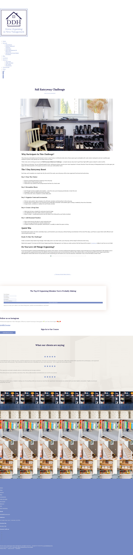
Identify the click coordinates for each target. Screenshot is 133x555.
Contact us (94, 243)
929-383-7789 (3, 526)
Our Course (8, 64)
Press (1, 490)
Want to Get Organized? (49, 93)
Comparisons (3, 497)
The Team (8, 61)
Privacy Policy (3, 548)
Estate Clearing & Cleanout (10, 46)
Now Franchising (3, 508)
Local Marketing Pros (48, 545)
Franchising (8, 65)
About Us (5, 60)
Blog (1, 494)
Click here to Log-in (8, 332)
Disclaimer (18, 548)
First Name (6, 294)
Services (5, 43)
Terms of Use (11, 548)
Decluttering (9, 44)
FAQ (4, 71)
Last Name (6, 297)
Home (1, 487)
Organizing (8, 49)
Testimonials (6, 67)
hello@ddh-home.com (5, 514)
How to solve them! (53, 302)
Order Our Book (9, 63)
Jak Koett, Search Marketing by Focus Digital (23, 547)
